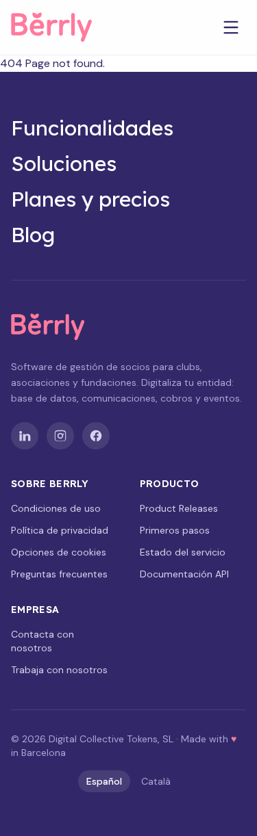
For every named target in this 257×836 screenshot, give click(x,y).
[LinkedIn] (24, 435)
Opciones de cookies (58, 552)
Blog (33, 234)
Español (104, 781)
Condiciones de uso (56, 508)
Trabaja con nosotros (59, 670)
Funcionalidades (92, 128)
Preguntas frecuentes (59, 574)
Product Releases (179, 508)
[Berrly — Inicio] (63, 27)
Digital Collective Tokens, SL (111, 739)
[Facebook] (96, 435)
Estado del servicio (182, 552)
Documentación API (184, 574)
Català (156, 781)
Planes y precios (90, 199)
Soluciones (64, 163)
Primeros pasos (175, 530)
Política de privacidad (59, 530)
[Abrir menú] (231, 27)
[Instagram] (60, 435)
